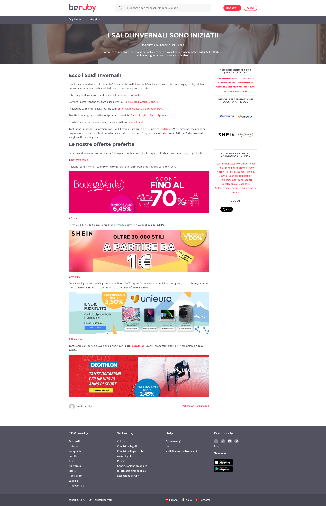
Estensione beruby (128, 475)
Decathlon (137, 115)
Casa (245, 78)
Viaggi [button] (93, 19)
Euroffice (74, 456)
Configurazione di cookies (132, 466)
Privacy (121, 461)
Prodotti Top (76, 485)
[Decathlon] (226, 116)
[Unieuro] (244, 116)
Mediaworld (140, 101)
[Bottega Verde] (244, 134)
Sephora (121, 108)
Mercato (220, 86)
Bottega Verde (153, 108)
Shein (110, 95)
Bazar (229, 86)
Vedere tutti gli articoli (195, 405)
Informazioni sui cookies (131, 470)
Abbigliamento (241, 91)
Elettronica (247, 82)
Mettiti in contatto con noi (181, 451)
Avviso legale (124, 456)
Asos (71, 461)
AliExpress (75, 466)
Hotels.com (75, 475)
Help (168, 446)
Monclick (154, 101)
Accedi (250, 7)
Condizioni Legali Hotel (130, 451)
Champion (121, 95)
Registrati (232, 7)
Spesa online (237, 79)
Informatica (229, 91)
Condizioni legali (127, 446)
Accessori (244, 86)
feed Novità (166, 129)
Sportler (162, 115)
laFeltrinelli (137, 122)
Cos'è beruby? (174, 441)
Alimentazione (224, 78)
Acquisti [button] (73, 19)
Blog (217, 446)
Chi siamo (123, 441)
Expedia (73, 480)
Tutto (252, 86)
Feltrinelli (74, 441)
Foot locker (135, 95)
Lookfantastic (135, 108)
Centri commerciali (230, 82)
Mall (235, 86)
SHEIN (72, 470)
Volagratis (75, 451)
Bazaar (251, 79)
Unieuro (128, 101)
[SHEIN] (226, 134)
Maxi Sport (150, 115)
